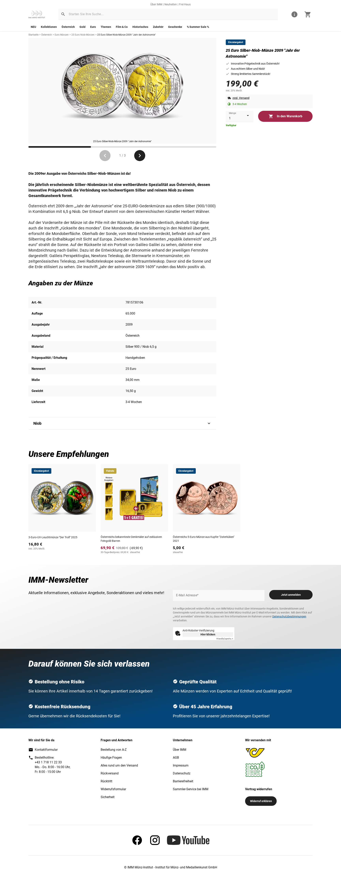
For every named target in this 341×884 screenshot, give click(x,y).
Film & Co (122, 26)
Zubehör (158, 26)
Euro (93, 26)
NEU (33, 26)
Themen (106, 26)
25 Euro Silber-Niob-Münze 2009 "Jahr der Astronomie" (126, 34)
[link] (36, 14)
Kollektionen (49, 26)
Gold (82, 26)
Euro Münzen (62, 34)
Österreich (68, 26)
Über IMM (156, 4)
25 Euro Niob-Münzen (83, 34)
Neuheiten (170, 4)
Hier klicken (207, 634)
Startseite (33, 34)
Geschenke (175, 26)
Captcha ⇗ (224, 639)
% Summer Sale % (198, 26)
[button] (63, 14)
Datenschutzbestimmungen (289, 616)
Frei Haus (185, 4)
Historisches (140, 26)
